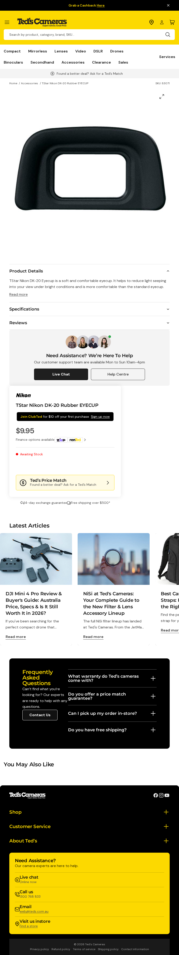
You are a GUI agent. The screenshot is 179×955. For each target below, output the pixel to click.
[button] (98, 465)
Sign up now (100, 416)
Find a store (29, 926)
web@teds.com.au (34, 911)
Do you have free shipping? (97, 729)
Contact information (135, 949)
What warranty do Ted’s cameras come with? (103, 678)
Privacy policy (39, 949)
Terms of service (84, 949)
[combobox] (89, 34)
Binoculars (13, 62)
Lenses (61, 51)
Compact (12, 51)
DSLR (98, 51)
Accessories (73, 62)
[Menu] (9, 22)
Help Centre (118, 374)
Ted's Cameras (95, 944)
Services (167, 56)
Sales (123, 62)
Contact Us (40, 714)
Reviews (18, 322)
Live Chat (61, 374)
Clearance (101, 62)
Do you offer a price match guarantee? (97, 696)
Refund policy (61, 949)
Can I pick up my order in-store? (102, 713)
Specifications (24, 309)
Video (80, 51)
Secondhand (42, 62)
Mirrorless (37, 51)
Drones (117, 51)
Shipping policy (108, 949)
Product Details (26, 271)
